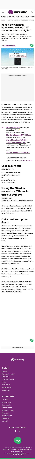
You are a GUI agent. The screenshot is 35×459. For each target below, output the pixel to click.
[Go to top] (31, 453)
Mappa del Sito (7, 416)
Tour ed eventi (6, 387)
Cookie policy (6, 405)
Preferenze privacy (8, 410)
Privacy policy (6, 402)
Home (3, 20)
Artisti (27, 17)
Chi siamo (5, 400)
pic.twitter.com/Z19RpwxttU (18, 152)
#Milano (27, 135)
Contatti (5, 421)
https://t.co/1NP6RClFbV (16, 142)
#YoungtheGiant (13, 127)
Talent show (6, 390)
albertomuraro (9, 46)
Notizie (3, 17)
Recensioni (19, 17)
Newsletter (6, 418)
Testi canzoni (6, 385)
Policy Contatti (7, 408)
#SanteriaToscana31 (14, 135)
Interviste (11, 17)
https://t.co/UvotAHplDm (16, 140)
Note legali (5, 413)
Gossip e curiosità (8, 379)
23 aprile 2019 (26, 160)
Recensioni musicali (8, 374)
